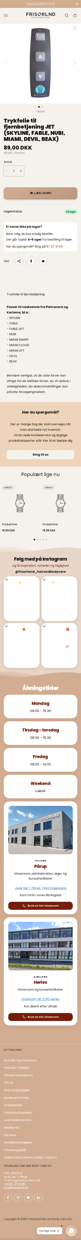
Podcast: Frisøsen (17, 1068)
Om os (8, 1082)
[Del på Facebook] (31, 261)
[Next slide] (75, 63)
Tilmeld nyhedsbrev (18, 1075)
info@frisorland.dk (16, 1187)
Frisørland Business (18, 1112)
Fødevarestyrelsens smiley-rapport (30, 1157)
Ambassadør (13, 1105)
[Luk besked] (77, 4)
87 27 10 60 (54, 246)
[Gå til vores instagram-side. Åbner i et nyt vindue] (18, 1197)
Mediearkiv (12, 1127)
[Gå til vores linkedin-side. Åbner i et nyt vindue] (38, 1197)
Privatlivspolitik (15, 1150)
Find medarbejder (17, 1090)
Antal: (8, 162)
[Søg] (67, 15)
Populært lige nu (40, 474)
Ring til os (40, 454)
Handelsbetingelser (18, 1142)
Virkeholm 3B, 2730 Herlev (40, 999)
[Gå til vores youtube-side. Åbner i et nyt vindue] (28, 1197)
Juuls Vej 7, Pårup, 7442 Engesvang (40, 888)
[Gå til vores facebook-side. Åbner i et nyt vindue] (8, 1197)
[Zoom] (75, 28)
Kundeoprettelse (16, 1098)
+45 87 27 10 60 (14, 1184)
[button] (39, 107)
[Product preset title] (20, 503)
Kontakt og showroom (20, 1060)
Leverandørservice (17, 1120)
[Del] (19, 261)
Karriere (10, 1135)
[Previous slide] (6, 63)
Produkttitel (9, 524)
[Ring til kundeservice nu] (40, 4)
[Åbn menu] (6, 15)
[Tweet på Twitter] (43, 261)
